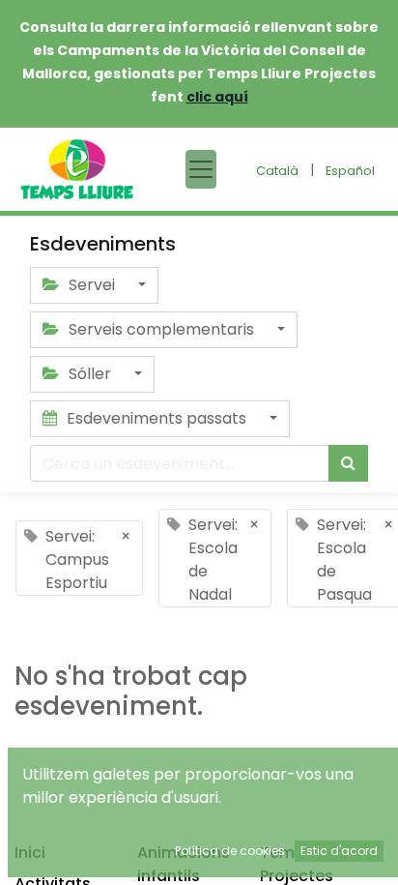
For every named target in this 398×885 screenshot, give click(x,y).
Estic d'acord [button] (339, 850)
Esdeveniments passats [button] (156, 418)
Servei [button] (92, 285)
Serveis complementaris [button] (161, 329)
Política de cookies (230, 850)
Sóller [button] (90, 374)
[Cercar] (348, 463)
